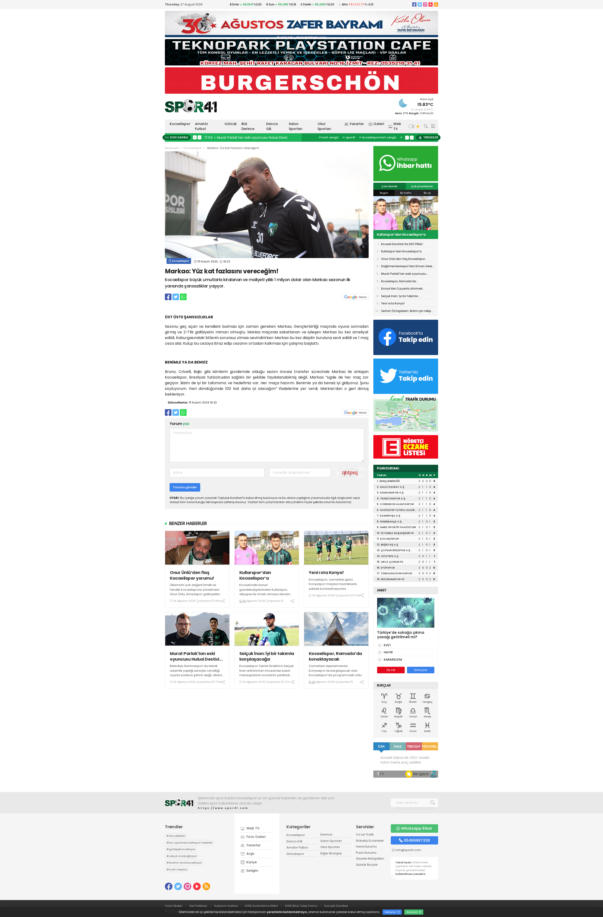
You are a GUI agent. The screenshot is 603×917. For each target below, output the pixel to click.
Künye (251, 862)
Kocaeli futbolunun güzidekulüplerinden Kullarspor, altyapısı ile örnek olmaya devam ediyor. (264, 592)
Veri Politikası (198, 906)
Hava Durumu (366, 846)
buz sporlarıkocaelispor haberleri (189, 842)
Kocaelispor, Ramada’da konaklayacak (335, 656)
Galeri (379, 123)
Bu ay (427, 193)
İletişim (251, 870)
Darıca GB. (272, 126)
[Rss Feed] (436, 4)
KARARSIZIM (393, 659)
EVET (387, 645)
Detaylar (391, 912)
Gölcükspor (295, 854)
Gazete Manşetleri (370, 858)
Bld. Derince (247, 126)
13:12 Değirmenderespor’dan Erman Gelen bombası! (247, 137)
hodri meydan (177, 869)
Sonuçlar (420, 670)
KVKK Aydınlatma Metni (261, 906)
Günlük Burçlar (367, 864)
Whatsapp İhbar (416, 828)
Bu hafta (405, 193)
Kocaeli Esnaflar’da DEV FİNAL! (402, 244)
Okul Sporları (324, 126)
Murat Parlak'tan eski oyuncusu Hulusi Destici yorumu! (194, 656)
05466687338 (417, 840)
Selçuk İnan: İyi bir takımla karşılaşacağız (266, 656)
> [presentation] (199, 137)
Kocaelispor (180, 123)
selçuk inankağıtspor (182, 856)
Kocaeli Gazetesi (336, 906)
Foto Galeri (255, 836)
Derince (326, 834)
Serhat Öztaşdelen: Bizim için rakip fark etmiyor (406, 311)
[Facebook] (414, 4)
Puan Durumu (366, 852)
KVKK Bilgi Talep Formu (301, 906)
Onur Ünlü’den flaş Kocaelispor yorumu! (192, 575)
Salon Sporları (295, 126)
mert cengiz (328, 137)
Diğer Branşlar (331, 853)
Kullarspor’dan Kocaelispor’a (255, 575)
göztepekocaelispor (181, 849)
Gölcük (230, 123)
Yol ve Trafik (365, 834)
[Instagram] (425, 4)
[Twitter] (420, 4)
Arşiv (249, 853)
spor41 (348, 137)
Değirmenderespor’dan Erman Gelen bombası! (407, 267)
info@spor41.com (408, 850)
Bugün (384, 193)
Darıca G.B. (294, 841)
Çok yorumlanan (422, 186)
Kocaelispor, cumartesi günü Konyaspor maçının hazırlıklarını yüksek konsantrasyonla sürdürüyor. (333, 586)
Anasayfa (172, 148)
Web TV (397, 126)
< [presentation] (195, 137)
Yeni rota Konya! (326, 572)
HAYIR (388, 652)
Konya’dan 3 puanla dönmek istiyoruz (401, 289)
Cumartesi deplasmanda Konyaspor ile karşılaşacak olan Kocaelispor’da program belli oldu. (335, 670)
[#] (179, 803)
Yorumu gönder (185, 487)
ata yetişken (176, 836)
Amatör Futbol (201, 126)
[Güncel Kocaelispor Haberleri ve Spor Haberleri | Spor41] (191, 105)
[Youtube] (430, 4)
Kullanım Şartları (226, 906)
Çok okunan (389, 186)
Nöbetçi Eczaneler (370, 840)
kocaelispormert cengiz (377, 137)
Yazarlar (357, 123)
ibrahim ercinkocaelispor (184, 862)
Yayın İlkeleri (173, 906)
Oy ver (391, 670)
